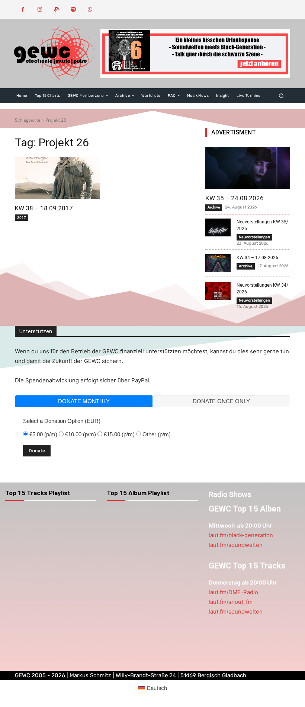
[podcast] (195, 53)
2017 (21, 217)
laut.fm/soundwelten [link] (236, 544)
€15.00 (119, 434)
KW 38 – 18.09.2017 (44, 208)
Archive (214, 207)
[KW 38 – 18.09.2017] (57, 178)
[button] (281, 95)
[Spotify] (73, 9)
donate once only (221, 401)
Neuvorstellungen (254, 237)
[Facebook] (22, 9)
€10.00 (80, 434)
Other (156, 434)
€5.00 (43, 434)
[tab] (83, 401)
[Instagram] (39, 9)
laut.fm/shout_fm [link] (231, 601)
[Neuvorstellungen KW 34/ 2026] (218, 291)
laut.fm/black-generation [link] (241, 535)
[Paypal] (56, 9)
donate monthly (84, 401)
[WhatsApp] (89, 9)
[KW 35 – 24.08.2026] (247, 168)
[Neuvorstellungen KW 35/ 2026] (218, 227)
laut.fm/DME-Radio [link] (233, 592)
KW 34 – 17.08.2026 (257, 257)
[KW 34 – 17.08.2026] (218, 263)
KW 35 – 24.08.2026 (234, 198)
